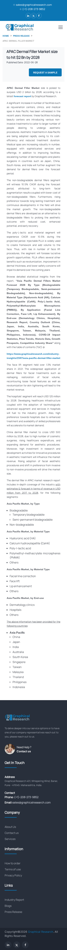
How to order (12, 863)
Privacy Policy (13, 875)
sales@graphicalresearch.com (34, 5)
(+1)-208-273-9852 (33, 9)
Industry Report (14, 900)
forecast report (22, 96)
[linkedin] (28, 15)
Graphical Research (40, 931)
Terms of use (13, 869)
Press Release (13, 912)
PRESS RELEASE (21, 36)
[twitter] (33, 15)
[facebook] (39, 15)
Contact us (24, 751)
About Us (10, 827)
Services (10, 839)
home (6, 36)
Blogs (8, 906)
